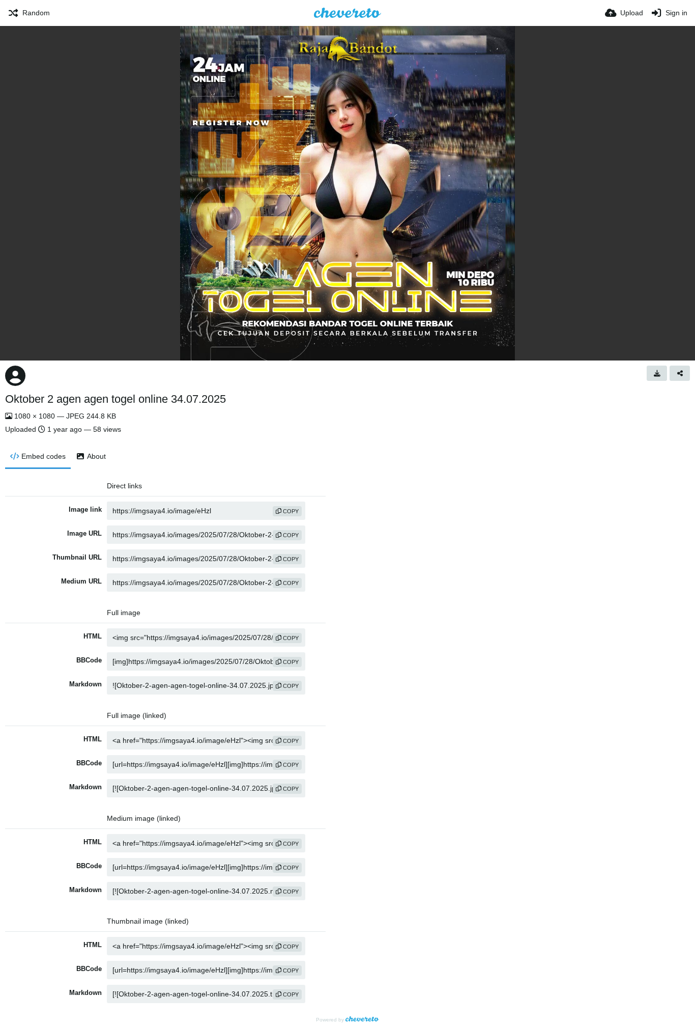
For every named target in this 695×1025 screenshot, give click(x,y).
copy (290, 511)
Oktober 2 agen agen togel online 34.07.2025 (115, 399)
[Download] (657, 373)
